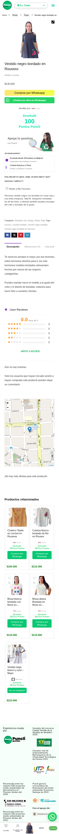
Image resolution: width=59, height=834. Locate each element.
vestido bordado (20, 225)
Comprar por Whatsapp (29, 92)
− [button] (8, 407)
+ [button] (8, 403)
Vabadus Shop (18, 679)
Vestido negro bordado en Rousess (20, 229)
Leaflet (51, 465)
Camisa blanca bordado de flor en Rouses (40, 533)
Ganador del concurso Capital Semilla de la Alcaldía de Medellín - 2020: (43, 731)
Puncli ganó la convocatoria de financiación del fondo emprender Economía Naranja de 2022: (43, 787)
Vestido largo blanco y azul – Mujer (15, 670)
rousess (38, 108)
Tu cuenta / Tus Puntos (18, 830)
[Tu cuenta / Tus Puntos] (17, 825)
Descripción (13, 246)
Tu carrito (6, 830)
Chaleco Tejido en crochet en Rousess (15, 533)
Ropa (26, 15)
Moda (15, 15)
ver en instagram (17, 690)
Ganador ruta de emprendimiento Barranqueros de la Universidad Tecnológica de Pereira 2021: (44, 754)
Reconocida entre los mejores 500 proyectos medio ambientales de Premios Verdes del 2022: (14, 815)
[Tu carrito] (5, 825)
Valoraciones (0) (32, 246)
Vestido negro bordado (38, 225)
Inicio (4, 15)
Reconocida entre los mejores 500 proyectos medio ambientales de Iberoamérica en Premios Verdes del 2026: (14, 788)
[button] (53, 5)
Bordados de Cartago (24, 220)
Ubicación (50, 246)
